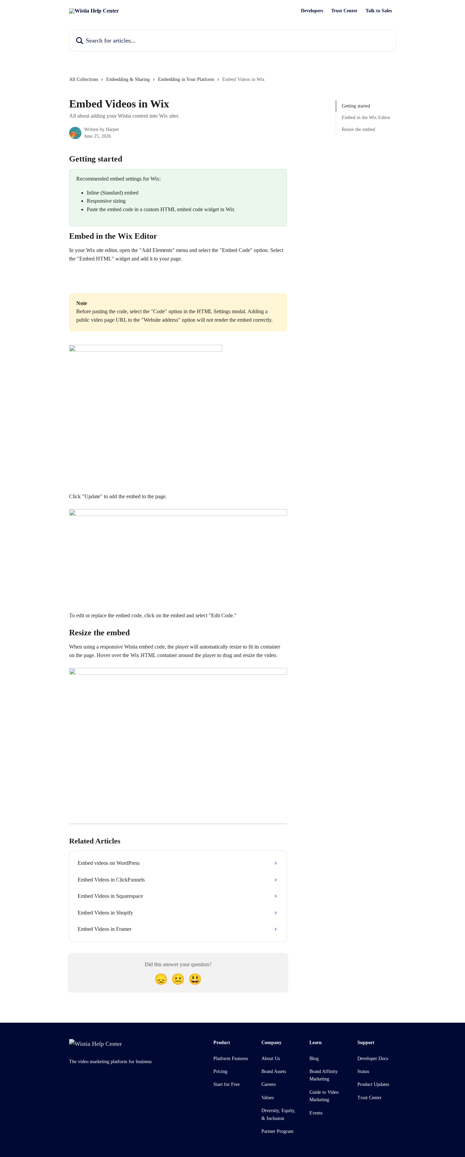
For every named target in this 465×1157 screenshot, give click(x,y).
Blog (314, 1058)
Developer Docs (372, 1058)
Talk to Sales (379, 11)
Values (267, 1097)
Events (315, 1113)
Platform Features (230, 1058)
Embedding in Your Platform (186, 79)
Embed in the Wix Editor (366, 117)
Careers (268, 1084)
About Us (270, 1058)
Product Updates (373, 1084)
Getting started (356, 105)
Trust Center (344, 11)
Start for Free (226, 1084)
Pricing (220, 1071)
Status (363, 1071)
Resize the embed (358, 129)
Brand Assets (273, 1071)
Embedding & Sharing (128, 79)
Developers (312, 11)
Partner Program (277, 1131)
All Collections (83, 79)
